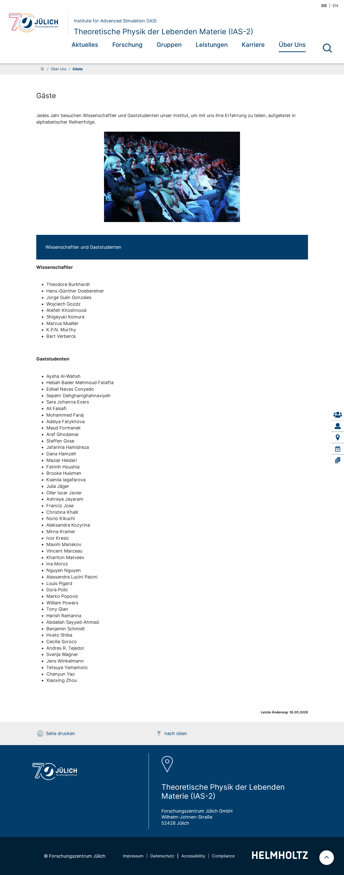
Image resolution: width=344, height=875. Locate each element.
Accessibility (193, 855)
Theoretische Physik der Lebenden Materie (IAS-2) (163, 31)
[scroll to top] (326, 857)
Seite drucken (60, 733)
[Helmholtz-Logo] (280, 857)
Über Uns (292, 44)
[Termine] (337, 448)
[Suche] (327, 48)
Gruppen (169, 44)
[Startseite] (42, 68)
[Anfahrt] (337, 437)
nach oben (175, 733)
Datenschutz (162, 855)
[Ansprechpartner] (337, 414)
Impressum (133, 855)
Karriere (253, 44)
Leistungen (212, 44)
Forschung (127, 44)
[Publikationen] (337, 460)
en (335, 5)
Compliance (223, 855)
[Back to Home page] (36, 23)
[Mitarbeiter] (337, 426)
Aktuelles (85, 44)
